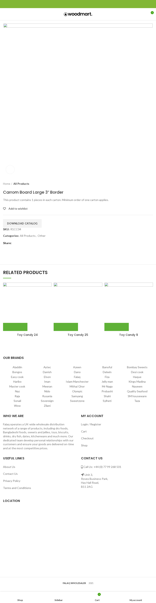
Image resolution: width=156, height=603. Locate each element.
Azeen (77, 367)
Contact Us (10, 473)
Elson (47, 377)
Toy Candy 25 (78, 335)
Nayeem (137, 386)
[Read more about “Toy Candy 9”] (116, 327)
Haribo (17, 381)
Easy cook (17, 377)
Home (6, 183)
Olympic (77, 391)
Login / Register (91, 424)
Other (42, 235)
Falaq (77, 377)
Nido (47, 391)
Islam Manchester (77, 381)
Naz (17, 391)
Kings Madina (137, 381)
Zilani (47, 405)
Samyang (77, 396)
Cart (84, 431)
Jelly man (107, 381)
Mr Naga (107, 386)
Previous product (143, 184)
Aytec (47, 367)
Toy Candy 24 (27, 335)
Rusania (47, 396)
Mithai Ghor (77, 386)
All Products (21, 183)
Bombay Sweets (137, 367)
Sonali (17, 400)
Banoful (107, 367)
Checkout (87, 438)
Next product (151, 184)
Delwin (107, 372)
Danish (47, 372)
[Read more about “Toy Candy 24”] (15, 327)
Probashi (107, 391)
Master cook (17, 386)
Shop (84, 445)
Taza (137, 400)
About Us (9, 467)
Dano (77, 372)
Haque (137, 377)
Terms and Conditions (17, 488)
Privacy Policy (11, 480)
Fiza (107, 377)
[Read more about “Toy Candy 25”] (66, 327)
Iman (47, 381)
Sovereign (47, 400)
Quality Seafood (137, 391)
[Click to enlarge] (10, 169)
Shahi (107, 396)
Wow (17, 405)
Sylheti (107, 400)
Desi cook (137, 372)
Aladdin (17, 367)
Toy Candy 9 (128, 335)
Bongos (17, 372)
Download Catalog (22, 223)
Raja (17, 396)
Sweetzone (77, 400)
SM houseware (137, 396)
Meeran (47, 386)
